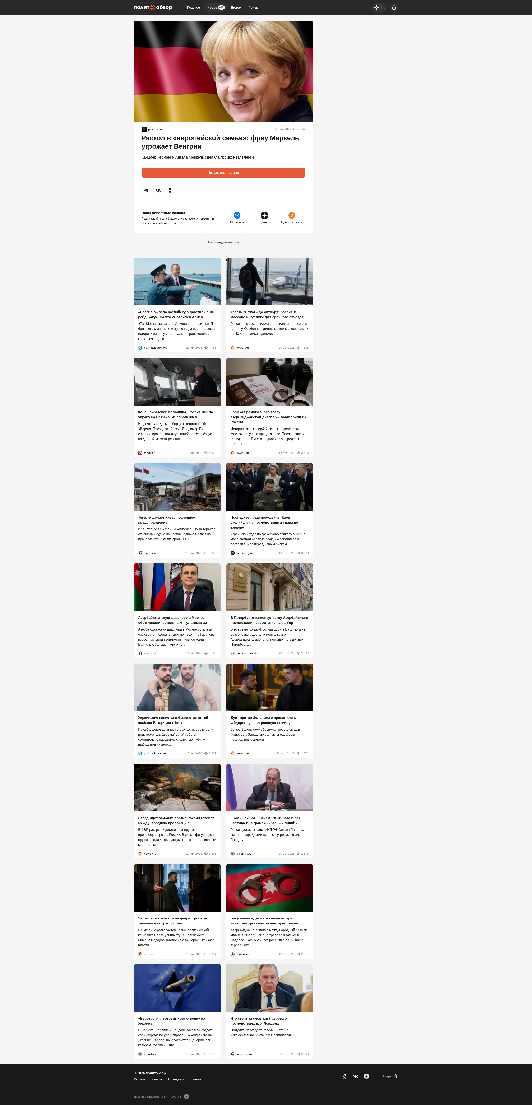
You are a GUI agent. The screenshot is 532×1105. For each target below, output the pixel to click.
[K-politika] (232, 853)
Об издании (176, 1079)
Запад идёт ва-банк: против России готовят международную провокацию (176, 820)
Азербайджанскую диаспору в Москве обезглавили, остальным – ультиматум (172, 619)
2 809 (212, 753)
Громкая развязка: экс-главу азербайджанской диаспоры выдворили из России (268, 417)
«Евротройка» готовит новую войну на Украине (171, 1020)
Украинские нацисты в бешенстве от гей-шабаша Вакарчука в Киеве (173, 720)
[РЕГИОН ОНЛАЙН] (232, 347)
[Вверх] (390, 1076)
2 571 (305, 753)
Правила (195, 1079)
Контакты (157, 1079)
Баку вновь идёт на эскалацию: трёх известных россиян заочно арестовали (264, 920)
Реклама (140, 1079)
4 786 (212, 347)
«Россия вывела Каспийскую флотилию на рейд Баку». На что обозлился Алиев (176, 314)
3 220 (305, 553)
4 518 (305, 347)
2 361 (305, 953)
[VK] (355, 1076)
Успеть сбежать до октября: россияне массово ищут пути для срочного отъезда (267, 314)
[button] (147, 190)
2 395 (212, 853)
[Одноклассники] (345, 1076)
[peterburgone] (232, 553)
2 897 (305, 653)
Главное (193, 7)
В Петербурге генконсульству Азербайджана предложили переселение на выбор (269, 619)
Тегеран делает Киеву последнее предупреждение (166, 519)
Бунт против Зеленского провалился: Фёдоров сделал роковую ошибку (263, 720)
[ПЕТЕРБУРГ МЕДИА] (232, 653)
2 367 (212, 953)
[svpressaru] (140, 553)
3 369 (212, 553)
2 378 (305, 853)
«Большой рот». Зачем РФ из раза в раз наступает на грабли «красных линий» (265, 820)
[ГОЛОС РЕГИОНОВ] (232, 953)
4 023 (212, 452)
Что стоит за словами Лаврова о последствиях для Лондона (259, 1020)
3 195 (212, 653)
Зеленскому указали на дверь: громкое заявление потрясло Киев (172, 920)
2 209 (305, 1054)
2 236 (212, 1054)
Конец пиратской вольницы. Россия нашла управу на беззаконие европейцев (175, 414)
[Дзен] (366, 1076)
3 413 (305, 452)
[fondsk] (140, 452)
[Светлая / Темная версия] (379, 7)
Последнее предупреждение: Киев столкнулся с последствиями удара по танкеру (264, 522)
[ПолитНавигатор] (140, 347)
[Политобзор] (153, 7)
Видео (236, 7)
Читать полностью (223, 172)
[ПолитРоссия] (144, 129)
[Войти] (394, 7)
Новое (215, 7)
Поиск (253, 7)
